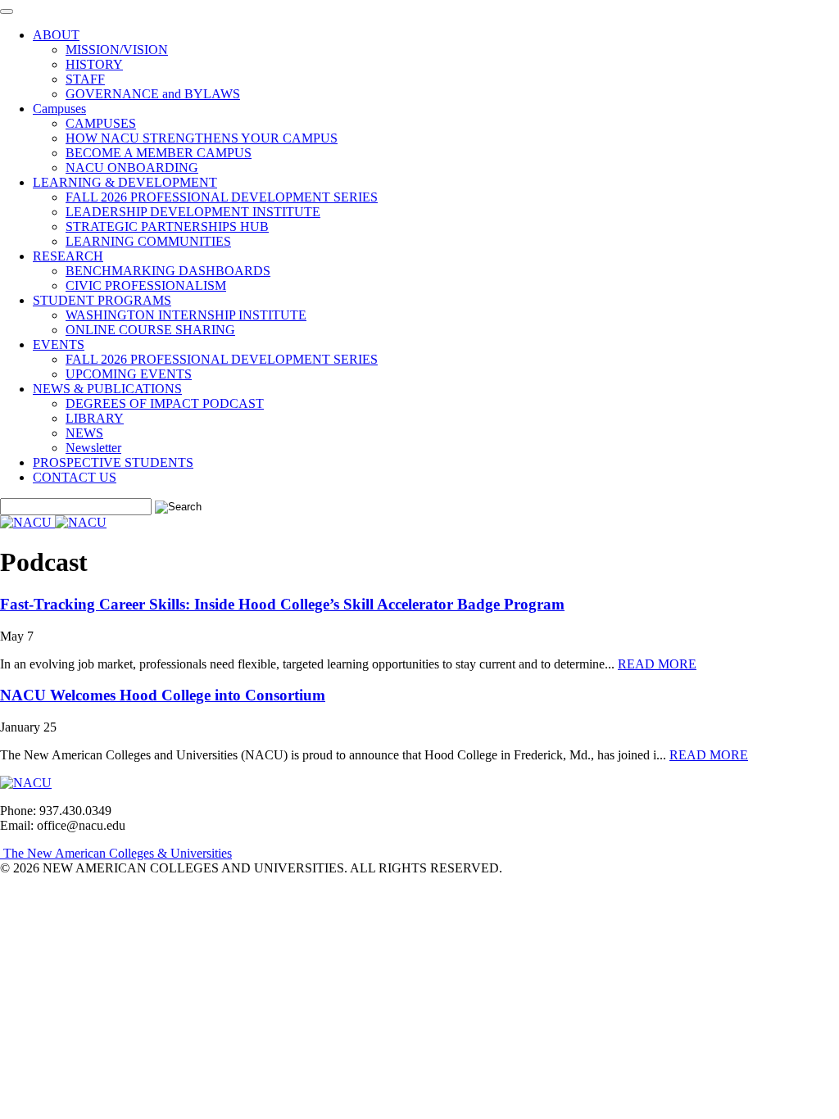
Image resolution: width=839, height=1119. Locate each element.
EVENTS (58, 344)
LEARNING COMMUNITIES (148, 241)
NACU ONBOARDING (132, 167)
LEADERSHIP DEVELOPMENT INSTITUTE (193, 212)
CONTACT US (74, 477)
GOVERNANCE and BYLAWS (153, 94)
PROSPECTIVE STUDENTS (113, 462)
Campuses (59, 109)
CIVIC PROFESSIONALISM (146, 285)
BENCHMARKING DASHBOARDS (168, 271)
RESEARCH (68, 256)
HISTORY (94, 64)
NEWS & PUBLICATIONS (107, 389)
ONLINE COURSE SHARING (150, 330)
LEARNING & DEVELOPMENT (125, 182)
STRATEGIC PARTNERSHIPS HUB (167, 226)
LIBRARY (95, 418)
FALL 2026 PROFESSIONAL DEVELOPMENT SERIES (222, 197)
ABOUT (56, 35)
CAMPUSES (101, 123)
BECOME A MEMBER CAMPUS (159, 153)
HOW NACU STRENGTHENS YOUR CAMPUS (202, 138)
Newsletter (93, 448)
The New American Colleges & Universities (116, 853)
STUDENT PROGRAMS (102, 300)
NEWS (84, 433)
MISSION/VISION (117, 50)
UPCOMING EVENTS (129, 374)
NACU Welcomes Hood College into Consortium (162, 695)
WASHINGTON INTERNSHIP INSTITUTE (186, 315)
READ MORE (657, 664)
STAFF (85, 79)
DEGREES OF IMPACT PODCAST (165, 403)
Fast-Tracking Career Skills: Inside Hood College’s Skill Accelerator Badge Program (282, 604)
